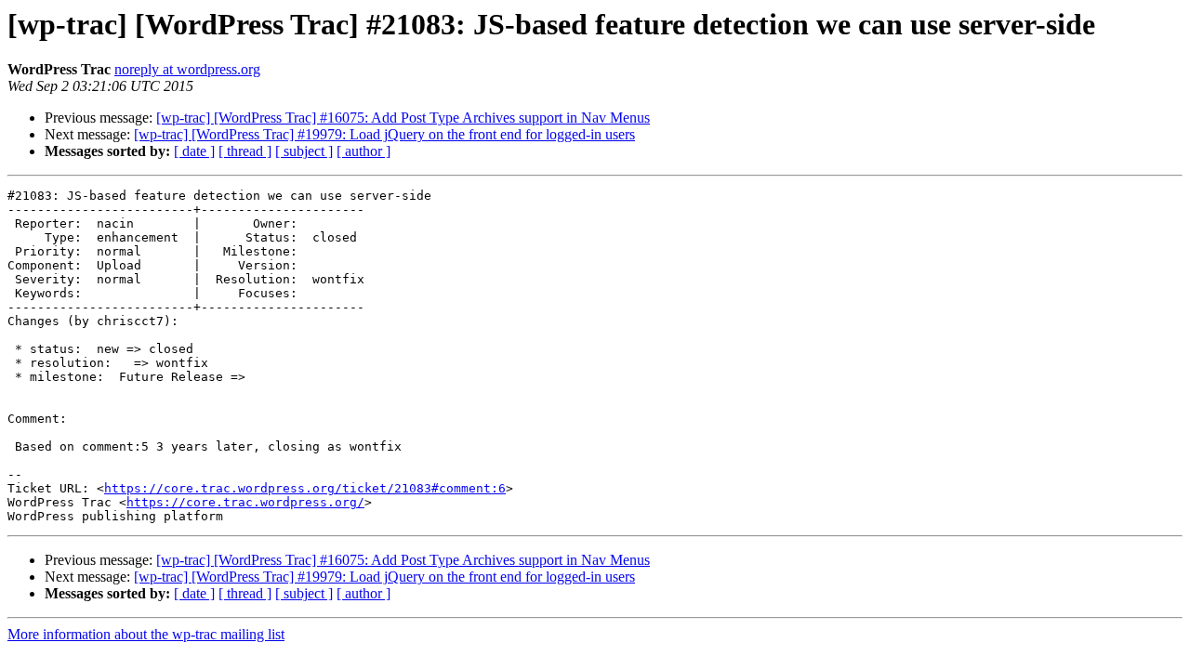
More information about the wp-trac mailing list (145, 634)
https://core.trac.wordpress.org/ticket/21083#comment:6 (305, 488)
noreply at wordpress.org (187, 69)
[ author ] (363, 151)
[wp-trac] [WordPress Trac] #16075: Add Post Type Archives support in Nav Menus (403, 117)
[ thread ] (244, 151)
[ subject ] (304, 151)
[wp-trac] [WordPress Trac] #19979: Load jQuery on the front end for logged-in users (384, 134)
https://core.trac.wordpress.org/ (245, 502)
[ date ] (194, 151)
